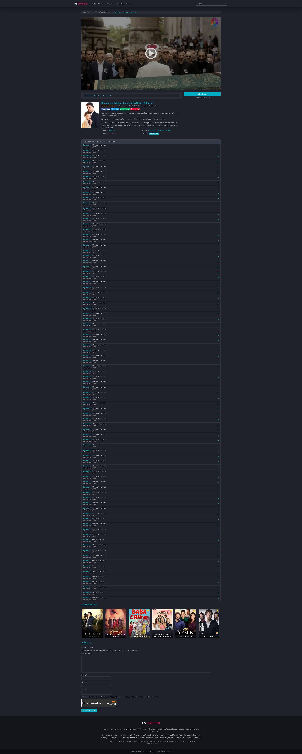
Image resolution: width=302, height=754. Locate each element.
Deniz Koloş (152, 130)
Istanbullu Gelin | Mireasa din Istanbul (98, 96)
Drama (111, 130)
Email (84, 682)
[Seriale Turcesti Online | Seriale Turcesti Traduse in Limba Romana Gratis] (81, 5)
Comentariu (86, 653)
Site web (84, 690)
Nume (84, 675)
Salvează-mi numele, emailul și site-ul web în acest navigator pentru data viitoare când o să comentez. (119, 697)
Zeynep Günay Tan (164, 130)
